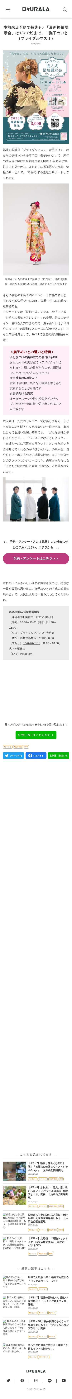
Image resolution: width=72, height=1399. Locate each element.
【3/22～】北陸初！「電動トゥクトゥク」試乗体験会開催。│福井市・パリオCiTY (48, 1242)
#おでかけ (33, 1179)
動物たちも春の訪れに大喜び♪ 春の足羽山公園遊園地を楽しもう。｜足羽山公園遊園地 (48, 1218)
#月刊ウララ (44, 1357)
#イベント (8, 747)
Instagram (26, 653)
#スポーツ (33, 1289)
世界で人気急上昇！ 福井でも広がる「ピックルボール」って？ (48, 1279)
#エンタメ (43, 1289)
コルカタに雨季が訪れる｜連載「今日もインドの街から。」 (48, 1347)
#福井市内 (18, 747)
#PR (26, 747)
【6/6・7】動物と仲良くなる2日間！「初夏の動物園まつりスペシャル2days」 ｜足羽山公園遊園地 (48, 1167)
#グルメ (52, 1313)
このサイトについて (36, 1389)
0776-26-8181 (31, 643)
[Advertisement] (36, 916)
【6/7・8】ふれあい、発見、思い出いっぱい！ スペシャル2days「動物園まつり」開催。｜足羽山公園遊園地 (48, 1192)
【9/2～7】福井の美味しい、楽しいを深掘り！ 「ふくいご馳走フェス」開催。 (48, 1301)
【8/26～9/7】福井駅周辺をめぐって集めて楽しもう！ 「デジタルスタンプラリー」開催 (48, 1325)
